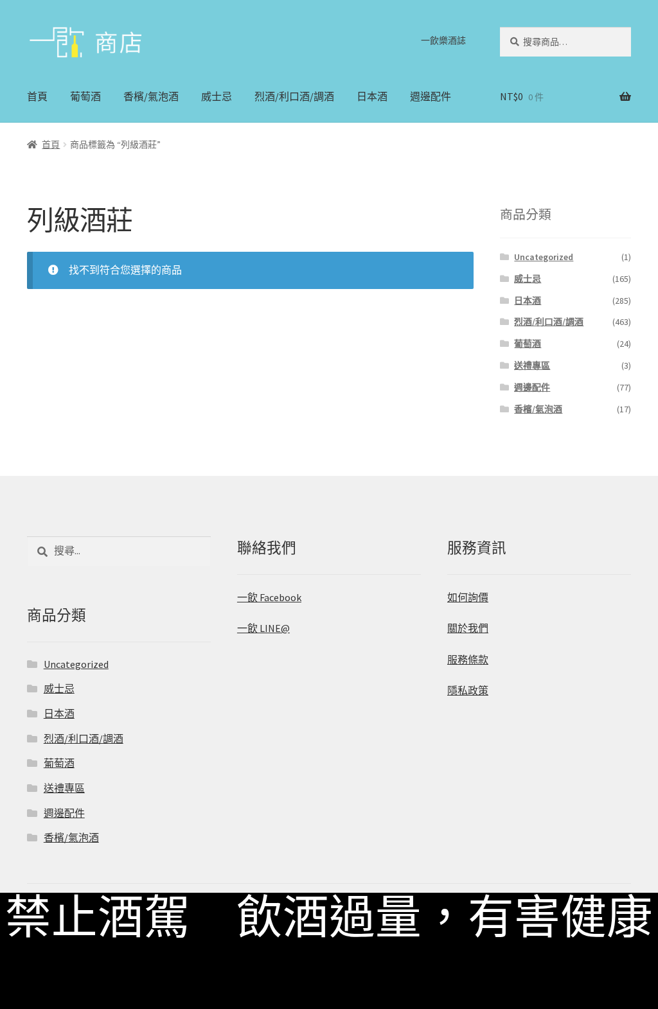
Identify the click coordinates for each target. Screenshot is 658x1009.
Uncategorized (543, 257)
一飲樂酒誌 (443, 40)
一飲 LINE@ (263, 628)
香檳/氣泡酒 (151, 96)
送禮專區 (532, 365)
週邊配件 (430, 96)
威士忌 (216, 96)
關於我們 (467, 628)
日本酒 (372, 96)
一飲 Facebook (269, 597)
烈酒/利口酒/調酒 (294, 96)
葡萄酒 (85, 96)
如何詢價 (467, 597)
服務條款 (467, 659)
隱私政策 (467, 690)
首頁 (37, 96)
